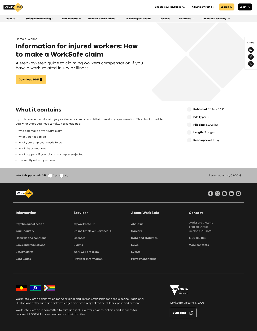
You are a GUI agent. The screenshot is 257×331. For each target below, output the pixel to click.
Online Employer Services (90, 231)
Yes (55, 175)
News (134, 245)
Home (20, 39)
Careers (136, 231)
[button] (11, 18)
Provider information (88, 259)
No (66, 175)
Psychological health (30, 224)
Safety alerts (24, 252)
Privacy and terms (143, 259)
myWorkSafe (82, 224)
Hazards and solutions (31, 238)
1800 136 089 (197, 238)
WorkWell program (86, 252)
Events (135, 252)
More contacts (199, 245)
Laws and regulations (30, 245)
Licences (79, 238)
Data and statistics (144, 238)
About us (137, 224)
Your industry (25, 231)
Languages (23, 259)
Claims (32, 39)
